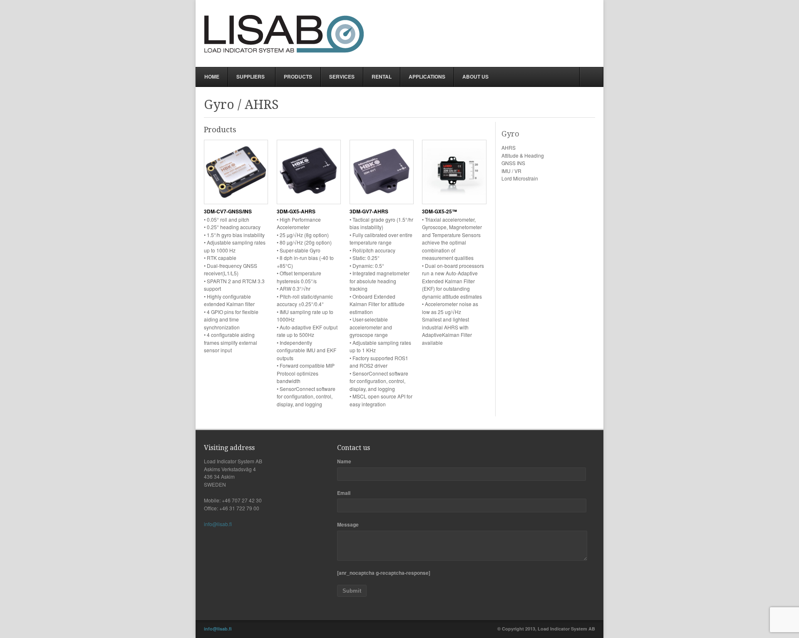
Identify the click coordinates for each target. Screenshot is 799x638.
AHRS (508, 147)
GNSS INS (513, 162)
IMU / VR (511, 170)
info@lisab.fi (218, 523)
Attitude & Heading (522, 155)
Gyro (510, 133)
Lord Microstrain (519, 178)
